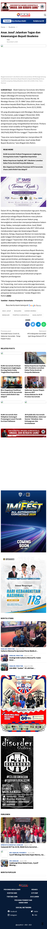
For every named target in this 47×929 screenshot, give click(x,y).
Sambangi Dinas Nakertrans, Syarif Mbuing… (23, 864)
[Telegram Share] (38, 324)
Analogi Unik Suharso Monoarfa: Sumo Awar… (25, 659)
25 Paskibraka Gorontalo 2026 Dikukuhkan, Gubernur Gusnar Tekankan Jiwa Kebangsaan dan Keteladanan (35, 418)
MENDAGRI (6, 315)
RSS (36, 915)
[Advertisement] (23, 463)
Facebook (13, 911)
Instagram (13, 915)
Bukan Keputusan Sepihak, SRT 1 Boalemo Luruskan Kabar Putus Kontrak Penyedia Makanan (35, 369)
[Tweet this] (32, 324)
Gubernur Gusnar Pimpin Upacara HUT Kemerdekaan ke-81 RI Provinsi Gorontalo (34, 393)
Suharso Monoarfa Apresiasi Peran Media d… (19, 651)
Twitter (36, 911)
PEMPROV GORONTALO (21, 315)
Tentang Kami (12, 897)
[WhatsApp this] (43, 324)
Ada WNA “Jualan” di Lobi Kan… (22, 668)
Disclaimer (34, 897)
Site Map (34, 893)
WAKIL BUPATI (37, 315)
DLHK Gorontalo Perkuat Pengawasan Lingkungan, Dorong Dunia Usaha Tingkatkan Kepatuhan (11, 369)
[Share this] (27, 324)
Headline (4, 649)
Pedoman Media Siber (12, 889)
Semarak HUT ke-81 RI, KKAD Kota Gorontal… (19, 847)
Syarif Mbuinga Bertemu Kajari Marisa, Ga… (27, 855)
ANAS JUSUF (6, 311)
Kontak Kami (12, 893)
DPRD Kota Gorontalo (8, 845)
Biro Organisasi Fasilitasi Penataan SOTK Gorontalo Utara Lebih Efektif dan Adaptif (11, 393)
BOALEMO (17, 311)
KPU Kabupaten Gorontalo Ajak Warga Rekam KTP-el (36, 333)
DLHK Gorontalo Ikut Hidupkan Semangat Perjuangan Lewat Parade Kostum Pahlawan (11, 417)
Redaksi (34, 889)
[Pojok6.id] (23, 15)
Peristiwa (11, 649)
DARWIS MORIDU (30, 311)
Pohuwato (22, 853)
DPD (10, 853)
